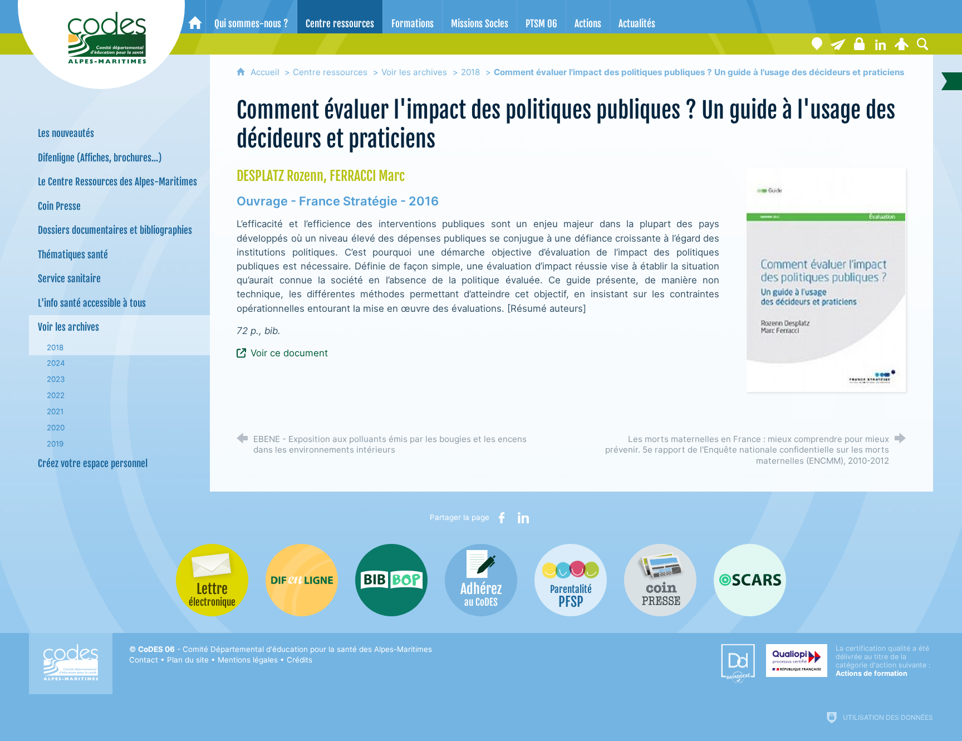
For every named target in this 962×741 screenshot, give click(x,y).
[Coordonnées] (816, 44)
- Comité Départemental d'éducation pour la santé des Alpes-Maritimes (285, 649)
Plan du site (188, 659)
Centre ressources (330, 72)
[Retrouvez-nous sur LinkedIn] (880, 44)
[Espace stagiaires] (859, 44)
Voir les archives (414, 72)
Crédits (299, 659)
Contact (143, 659)
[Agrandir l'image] (826, 278)
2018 (470, 72)
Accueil (266, 72)
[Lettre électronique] (837, 44)
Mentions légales (248, 659)
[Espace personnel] (901, 44)
